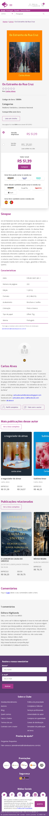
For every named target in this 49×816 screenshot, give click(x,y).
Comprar (24, 167)
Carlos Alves (10, 91)
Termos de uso (6, 722)
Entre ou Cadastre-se (36, 5)
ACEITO (40, 804)
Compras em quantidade (36, 718)
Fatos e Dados (6, 718)
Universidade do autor (35, 714)
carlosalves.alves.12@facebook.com (25, 398)
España (16, 10)
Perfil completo (12, 407)
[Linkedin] (35, 795)
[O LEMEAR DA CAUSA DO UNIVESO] (16, 534)
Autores (4, 706)
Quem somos (6, 714)
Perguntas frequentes (9, 741)
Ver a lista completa (11, 427)
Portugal (9, 10)
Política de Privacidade (24, 808)
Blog (2, 710)
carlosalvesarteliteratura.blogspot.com (27, 395)
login (8, 593)
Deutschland (25, 10)
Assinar (8, 686)
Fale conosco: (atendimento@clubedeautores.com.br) (20, 745)
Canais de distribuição (35, 722)
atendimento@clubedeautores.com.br (14, 329)
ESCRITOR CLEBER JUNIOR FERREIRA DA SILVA (15, 565)
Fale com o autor (34, 407)
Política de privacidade (35, 702)
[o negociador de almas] (16, 454)
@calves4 (9, 400)
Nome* (5, 666)
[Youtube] (43, 795)
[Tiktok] (27, 795)
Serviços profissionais (35, 710)
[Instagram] (19, 795)
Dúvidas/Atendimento (9, 702)
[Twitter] (4, 795)
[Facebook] (12, 795)
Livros (11, 22)
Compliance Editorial (34, 706)
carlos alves (5, 482)
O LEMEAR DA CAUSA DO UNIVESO (12, 560)
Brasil (3, 10)
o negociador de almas (11, 479)
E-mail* (5, 675)
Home (5, 22)
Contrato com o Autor (9, 726)
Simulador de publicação (36, 728)
